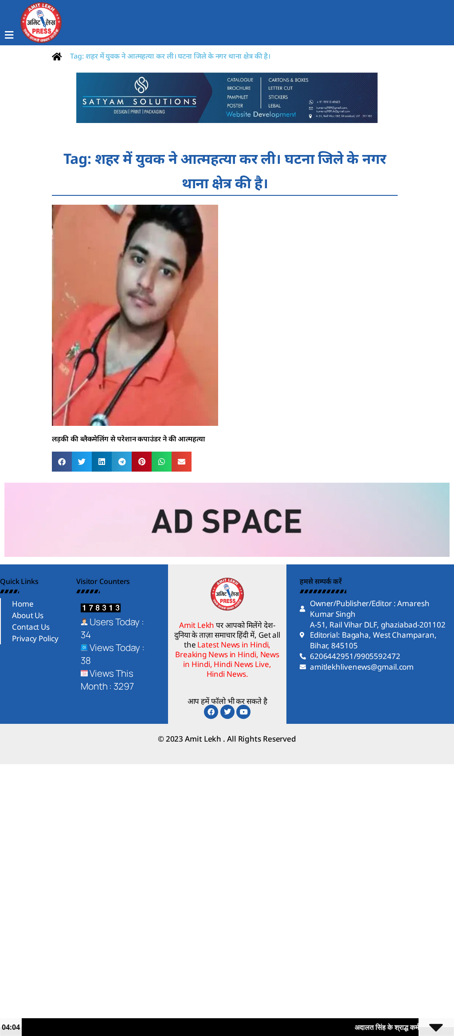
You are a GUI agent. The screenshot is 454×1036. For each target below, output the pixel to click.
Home (23, 604)
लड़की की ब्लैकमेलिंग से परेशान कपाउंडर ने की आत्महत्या (128, 439)
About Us (27, 615)
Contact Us (31, 627)
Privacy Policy (35, 638)
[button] (62, 462)
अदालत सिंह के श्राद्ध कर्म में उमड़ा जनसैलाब (383, 1027)
